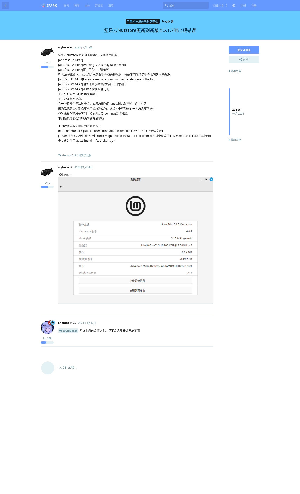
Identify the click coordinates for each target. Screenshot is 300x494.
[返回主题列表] (5, 5)
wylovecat (70, 331)
